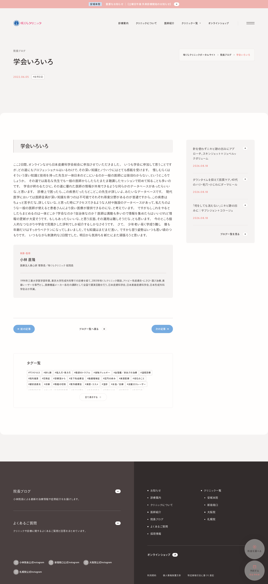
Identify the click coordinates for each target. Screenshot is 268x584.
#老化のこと (139, 378)
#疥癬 (47, 384)
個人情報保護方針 (172, 575)
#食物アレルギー (102, 373)
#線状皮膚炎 (34, 384)
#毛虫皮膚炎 (93, 390)
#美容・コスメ (91, 384)
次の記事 (161, 329)
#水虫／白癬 (117, 384)
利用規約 (151, 575)
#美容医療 (124, 378)
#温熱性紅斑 (34, 390)
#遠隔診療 (146, 373)
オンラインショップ (158, 554)
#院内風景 (33, 378)
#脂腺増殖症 (93, 378)
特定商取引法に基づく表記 (201, 575)
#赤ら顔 (48, 373)
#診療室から (59, 378)
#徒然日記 (38, 77)
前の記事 (25, 329)
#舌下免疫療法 (76, 378)
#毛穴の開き (77, 390)
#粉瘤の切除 (59, 384)
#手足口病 (137, 390)
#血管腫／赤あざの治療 (125, 373)
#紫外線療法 (75, 384)
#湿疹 (105, 384)
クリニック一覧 (212, 490)
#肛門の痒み (109, 378)
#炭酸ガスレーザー (136, 384)
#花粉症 (46, 378)
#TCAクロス (34, 373)
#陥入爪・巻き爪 (63, 373)
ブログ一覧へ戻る (89, 329)
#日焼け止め (109, 390)
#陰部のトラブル (82, 373)
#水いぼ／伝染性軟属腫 (56, 390)
